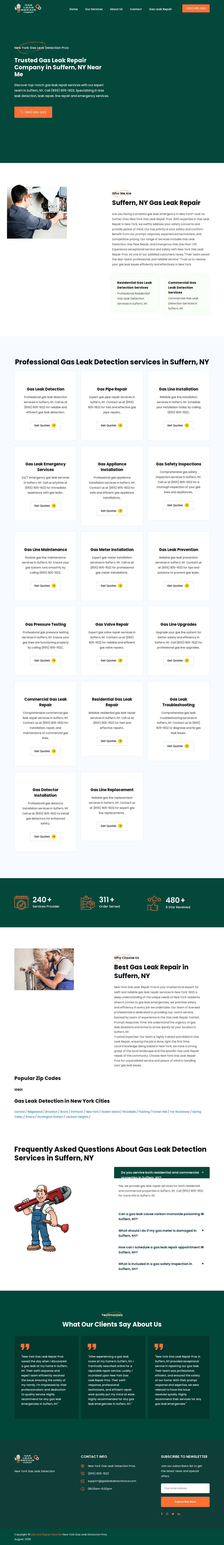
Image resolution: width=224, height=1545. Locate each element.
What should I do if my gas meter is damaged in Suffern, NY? (157, 1232)
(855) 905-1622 (196, 8)
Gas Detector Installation (45, 792)
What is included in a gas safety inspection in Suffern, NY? (155, 1266)
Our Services (94, 9)
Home (73, 9)
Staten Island (111, 1112)
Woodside (129, 1112)
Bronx (64, 1112)
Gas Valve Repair (112, 624)
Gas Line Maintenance (45, 549)
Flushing (144, 1112)
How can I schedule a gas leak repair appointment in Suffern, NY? (161, 1249)
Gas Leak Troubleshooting (178, 702)
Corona (19, 1112)
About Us (116, 9)
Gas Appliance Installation (112, 466)
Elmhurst (77, 1112)
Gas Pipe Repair (112, 389)
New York (92, 1112)
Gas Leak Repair (160, 9)
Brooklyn (51, 1112)
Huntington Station (50, 1117)
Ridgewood (35, 1112)
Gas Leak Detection (45, 389)
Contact (136, 9)
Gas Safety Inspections (178, 464)
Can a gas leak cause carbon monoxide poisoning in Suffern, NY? (161, 1216)
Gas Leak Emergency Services (45, 466)
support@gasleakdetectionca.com (112, 1481)
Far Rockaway (180, 1112)
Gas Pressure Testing (45, 624)
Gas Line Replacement (112, 790)
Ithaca (30, 1117)
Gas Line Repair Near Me (46, 1534)
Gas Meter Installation (112, 549)
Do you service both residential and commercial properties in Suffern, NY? (160, 1174)
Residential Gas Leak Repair (112, 702)
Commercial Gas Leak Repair (45, 702)
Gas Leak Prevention (178, 549)
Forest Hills (159, 1112)
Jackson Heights (77, 1117)
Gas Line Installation (178, 389)
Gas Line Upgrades (178, 624)
